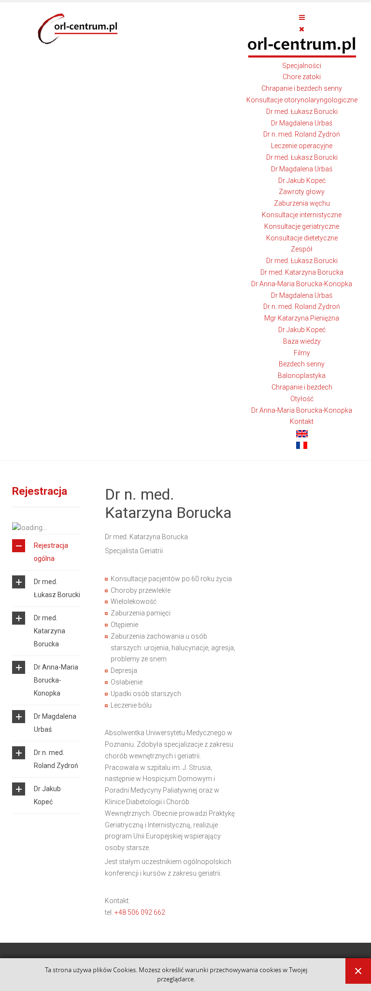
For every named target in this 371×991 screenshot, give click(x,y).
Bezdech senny (302, 364)
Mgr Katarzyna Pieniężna (301, 318)
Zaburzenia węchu (302, 203)
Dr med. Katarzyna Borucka (301, 272)
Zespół (302, 249)
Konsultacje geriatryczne (301, 226)
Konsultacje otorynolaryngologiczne (301, 100)
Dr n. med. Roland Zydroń (301, 134)
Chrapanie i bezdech (301, 387)
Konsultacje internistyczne (302, 215)
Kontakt (302, 421)
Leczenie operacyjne (301, 146)
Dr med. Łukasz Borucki (302, 111)
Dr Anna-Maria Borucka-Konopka (301, 284)
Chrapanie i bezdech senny (301, 88)
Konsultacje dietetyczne (302, 238)
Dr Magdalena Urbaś (301, 123)
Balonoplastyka (302, 375)
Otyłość (302, 399)
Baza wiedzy (302, 341)
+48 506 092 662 (139, 912)
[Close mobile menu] (301, 29)
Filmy (302, 353)
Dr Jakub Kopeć (302, 180)
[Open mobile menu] (302, 17)
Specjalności (301, 66)
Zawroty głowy (302, 191)
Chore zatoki (302, 77)
